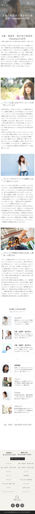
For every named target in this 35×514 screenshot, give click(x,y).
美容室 (10, 425)
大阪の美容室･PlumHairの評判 (22, 425)
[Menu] (32, 3)
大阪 (5, 425)
